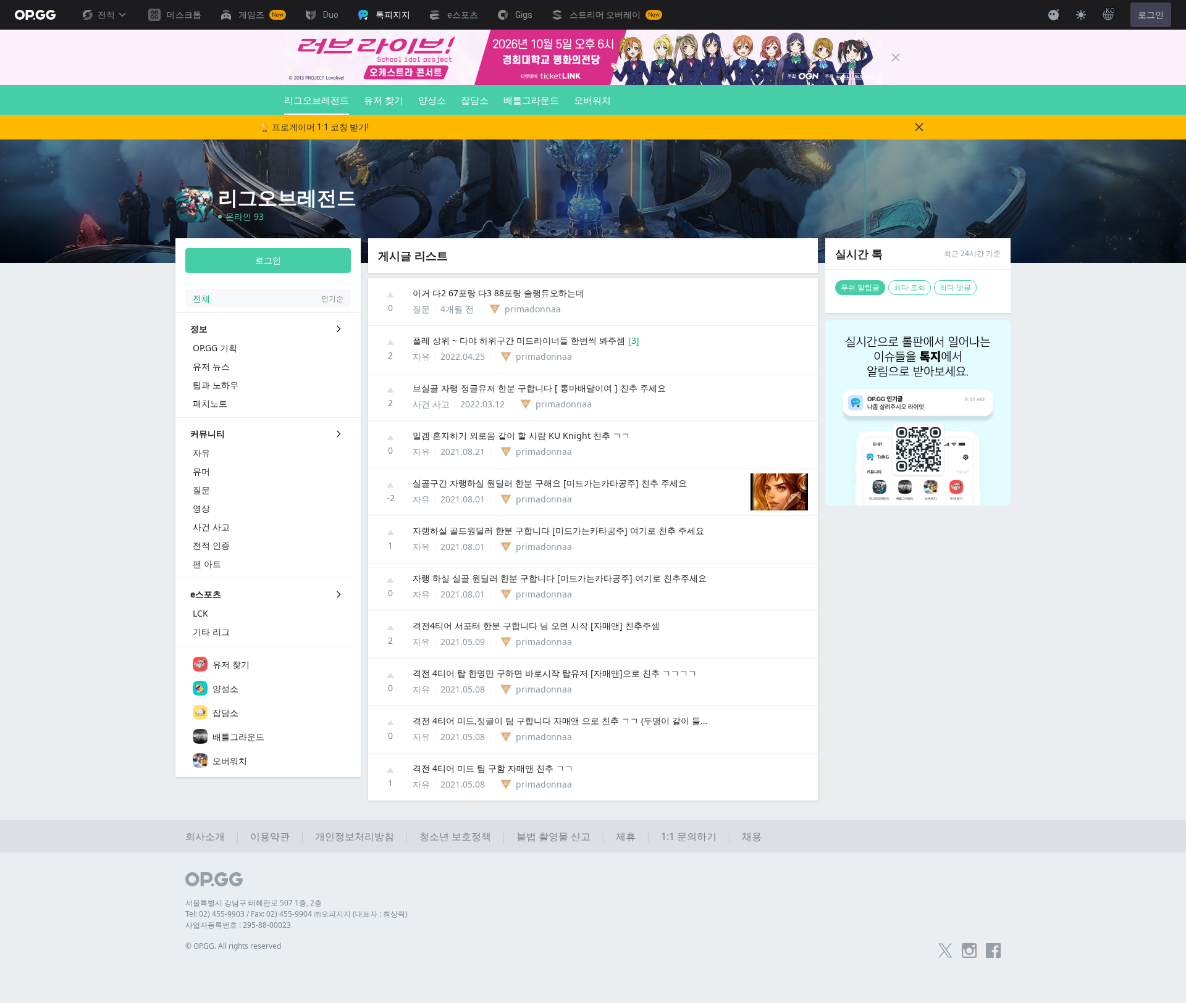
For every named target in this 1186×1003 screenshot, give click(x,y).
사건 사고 (431, 404)
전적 (106, 15)
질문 (421, 309)
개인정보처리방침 (354, 836)
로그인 (1151, 15)
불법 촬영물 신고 (553, 836)
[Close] (895, 57)
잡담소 (475, 100)
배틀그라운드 (531, 100)
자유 (421, 356)
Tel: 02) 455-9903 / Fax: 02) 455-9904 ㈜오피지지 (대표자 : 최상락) (296, 914)
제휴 (626, 836)
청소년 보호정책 (455, 836)
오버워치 (592, 100)
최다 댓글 (955, 287)
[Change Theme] (1081, 14)
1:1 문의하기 (689, 836)
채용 (752, 836)
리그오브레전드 (316, 100)
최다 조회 (909, 287)
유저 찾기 (383, 100)
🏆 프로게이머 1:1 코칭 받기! (314, 127)
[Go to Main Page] (35, 15)
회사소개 (205, 836)
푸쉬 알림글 (860, 287)
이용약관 (270, 836)
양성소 (432, 100)
